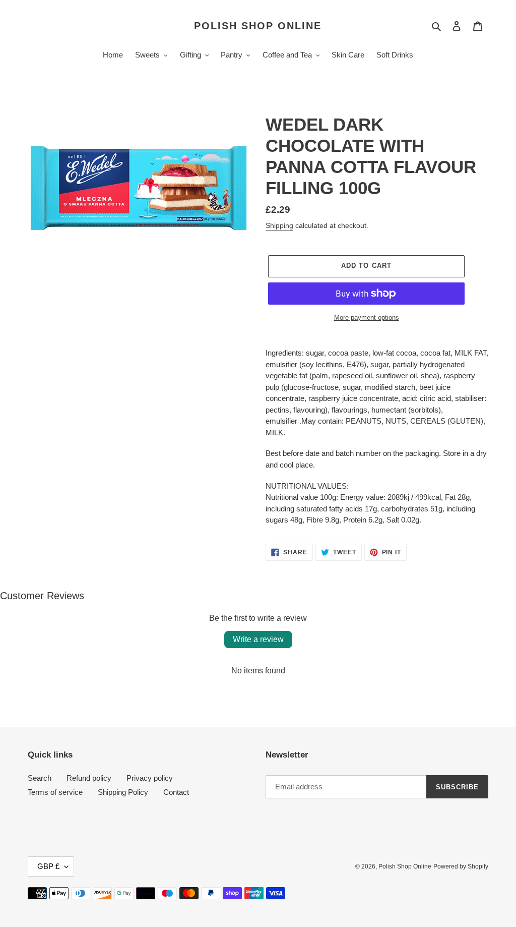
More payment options (366, 317)
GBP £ (48, 866)
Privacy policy (149, 778)
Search (39, 778)
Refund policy (89, 778)
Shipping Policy (123, 792)
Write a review (258, 639)
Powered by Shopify (460, 866)
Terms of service (55, 792)
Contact (176, 792)
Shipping (279, 225)
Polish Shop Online (257, 25)
